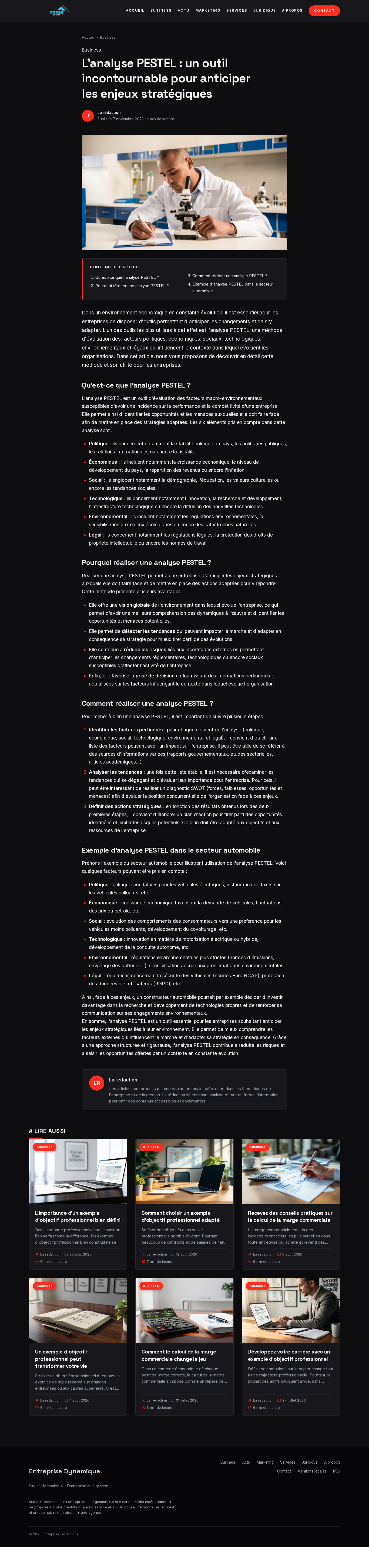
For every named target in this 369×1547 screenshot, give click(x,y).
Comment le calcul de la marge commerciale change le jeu (179, 1355)
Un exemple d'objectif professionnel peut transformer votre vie (61, 1358)
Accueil (135, 10)
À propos (292, 10)
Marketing (208, 10)
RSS (336, 1471)
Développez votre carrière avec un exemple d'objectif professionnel (289, 1355)
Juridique (264, 10)
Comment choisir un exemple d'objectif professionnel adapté (181, 1216)
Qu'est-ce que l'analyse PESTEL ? (127, 277)
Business (161, 10)
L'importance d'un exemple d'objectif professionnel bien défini (77, 1216)
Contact (324, 11)
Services (236, 10)
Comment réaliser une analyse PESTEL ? (229, 275)
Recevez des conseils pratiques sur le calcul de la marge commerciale (290, 1216)
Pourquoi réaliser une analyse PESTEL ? (132, 285)
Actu (184, 10)
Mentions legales (312, 1471)
